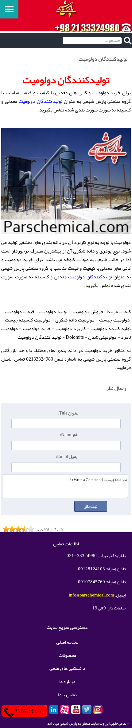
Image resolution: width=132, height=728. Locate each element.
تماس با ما (67, 695)
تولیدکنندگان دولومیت (40, 101)
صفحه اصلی (67, 642)
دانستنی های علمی (67, 668)
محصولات (67, 655)
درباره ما (67, 681)
